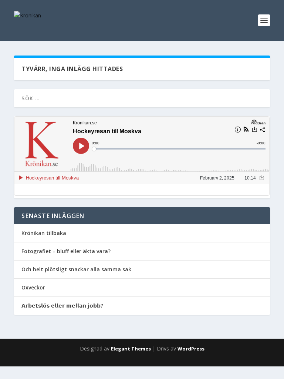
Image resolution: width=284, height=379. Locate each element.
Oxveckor (33, 287)
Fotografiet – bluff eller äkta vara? (66, 251)
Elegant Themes (131, 348)
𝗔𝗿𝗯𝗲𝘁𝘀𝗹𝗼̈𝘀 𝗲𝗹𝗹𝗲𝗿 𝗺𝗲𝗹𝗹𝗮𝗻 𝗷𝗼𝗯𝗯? (62, 305)
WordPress (191, 348)
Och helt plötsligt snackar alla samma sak (76, 269)
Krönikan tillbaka (43, 233)
